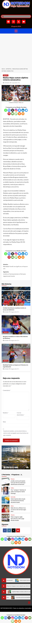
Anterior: (15, 267)
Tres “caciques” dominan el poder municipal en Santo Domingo (18, 491)
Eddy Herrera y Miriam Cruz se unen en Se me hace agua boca (18, 509)
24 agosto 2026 (14, 312)
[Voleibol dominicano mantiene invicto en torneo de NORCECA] (16, 296)
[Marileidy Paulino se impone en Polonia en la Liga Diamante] (16, 353)
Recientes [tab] (6, 475)
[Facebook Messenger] (19, 110)
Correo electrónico (20, 414)
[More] (22, 113)
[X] (12, 110)
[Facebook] (8, 22)
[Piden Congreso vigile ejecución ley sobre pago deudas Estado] (5, 517)
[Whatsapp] (5, 110)
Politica (12, 488)
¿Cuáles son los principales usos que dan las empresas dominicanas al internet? (18, 482)
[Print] (19, 113)
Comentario (7, 390)
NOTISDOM (7, 82)
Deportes (6, 75)
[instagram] (9, 530)
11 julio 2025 (14, 82)
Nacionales (13, 497)
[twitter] (14, 530)
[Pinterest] (9, 113)
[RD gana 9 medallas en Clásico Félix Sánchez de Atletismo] (16, 324)
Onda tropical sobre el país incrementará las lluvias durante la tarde (18, 500)
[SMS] (16, 113)
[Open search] (2, 16)
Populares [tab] (16, 475)
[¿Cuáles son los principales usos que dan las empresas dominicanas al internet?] (5, 481)
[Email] (12, 113)
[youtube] (18, 530)
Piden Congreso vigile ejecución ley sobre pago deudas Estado (17, 518)
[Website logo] (16, 4)
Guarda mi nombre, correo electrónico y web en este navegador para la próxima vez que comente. (15, 433)
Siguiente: (14, 274)
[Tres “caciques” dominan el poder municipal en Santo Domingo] (5, 490)
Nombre (5, 412)
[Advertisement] (16, 50)
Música (12, 506)
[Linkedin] (22, 110)
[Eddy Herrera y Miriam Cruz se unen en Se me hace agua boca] (5, 508)
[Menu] (16, 31)
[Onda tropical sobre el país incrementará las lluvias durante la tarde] (5, 499)
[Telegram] (26, 110)
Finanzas (12, 479)
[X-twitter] (18, 22)
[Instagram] (13, 22)
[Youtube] (24, 22)
